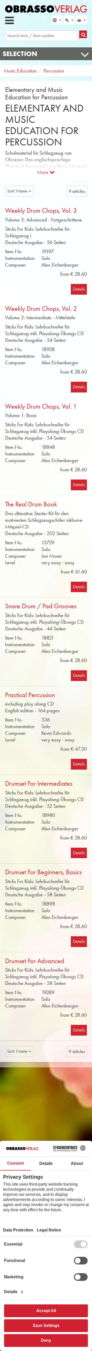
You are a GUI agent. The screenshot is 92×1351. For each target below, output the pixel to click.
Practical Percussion (30, 695)
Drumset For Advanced (34, 961)
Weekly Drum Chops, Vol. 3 (41, 211)
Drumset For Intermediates (38, 784)
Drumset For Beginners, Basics (43, 872)
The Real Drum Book (31, 504)
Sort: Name (17, 191)
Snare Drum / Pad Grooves (40, 606)
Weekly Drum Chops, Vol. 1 (41, 406)
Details (79, 289)
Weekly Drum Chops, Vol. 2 (41, 309)
